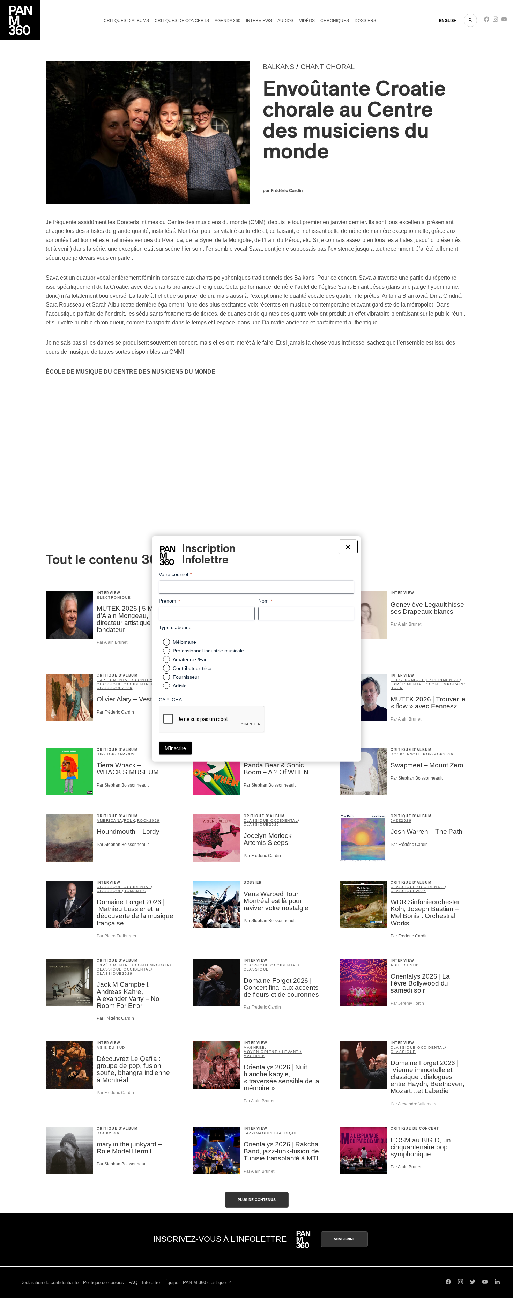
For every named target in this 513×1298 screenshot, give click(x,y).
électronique (408, 680)
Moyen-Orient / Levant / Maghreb (273, 1054)
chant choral (327, 67)
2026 (127, 688)
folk (129, 821)
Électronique (114, 597)
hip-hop (106, 754)
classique (109, 688)
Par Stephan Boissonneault (123, 785)
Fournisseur (186, 677)
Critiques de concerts (182, 20)
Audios (285, 20)
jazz (396, 821)
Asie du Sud (405, 965)
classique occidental (124, 684)
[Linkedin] (497, 1282)
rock (397, 688)
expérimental (443, 680)
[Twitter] (472, 1282)
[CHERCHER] (470, 20)
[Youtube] (504, 21)
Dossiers (365, 20)
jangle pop (418, 754)
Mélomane (184, 642)
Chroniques (334, 20)
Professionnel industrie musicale (208, 651)
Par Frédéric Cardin (115, 712)
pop (438, 754)
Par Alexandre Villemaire (414, 1103)
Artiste (180, 685)
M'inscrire (344, 1239)
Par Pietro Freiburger (116, 936)
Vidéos (307, 20)
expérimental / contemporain (133, 680)
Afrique (288, 1133)
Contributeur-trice (192, 668)
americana (109, 821)
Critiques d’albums (126, 20)
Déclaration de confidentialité (49, 1282)
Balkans (278, 67)
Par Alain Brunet (112, 642)
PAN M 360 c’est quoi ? (207, 1282)
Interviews (259, 20)
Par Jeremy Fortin (407, 1003)
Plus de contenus (257, 1200)
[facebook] (486, 21)
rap (121, 754)
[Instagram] (495, 21)
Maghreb (254, 1047)
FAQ (132, 1282)
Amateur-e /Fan (190, 659)
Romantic (135, 891)
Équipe (171, 1282)
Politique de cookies (103, 1282)
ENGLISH (448, 21)
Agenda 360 (227, 20)
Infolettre (151, 1282)
